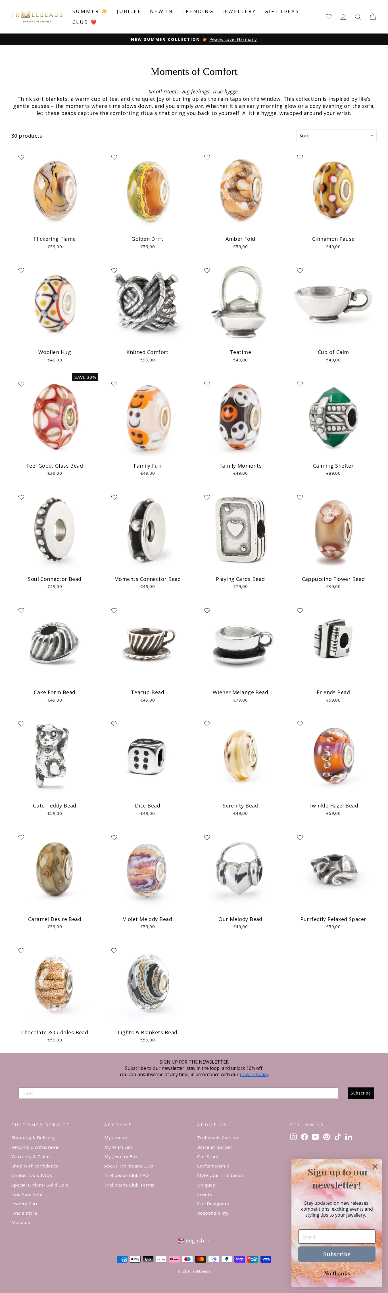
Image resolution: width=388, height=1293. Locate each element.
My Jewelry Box (120, 1156)
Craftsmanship (213, 1166)
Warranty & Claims (31, 1156)
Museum (20, 1222)
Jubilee (129, 11)
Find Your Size (26, 1194)
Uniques (206, 1185)
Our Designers (213, 1203)
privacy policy (254, 1074)
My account (116, 1137)
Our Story (207, 1156)
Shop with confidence (35, 1166)
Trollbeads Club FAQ (126, 1175)
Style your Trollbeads (220, 1175)
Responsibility (212, 1213)
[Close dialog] (375, 1166)
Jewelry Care (25, 1203)
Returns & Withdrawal (35, 1147)
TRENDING (198, 11)
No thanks (337, 1273)
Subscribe (361, 1093)
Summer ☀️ (90, 11)
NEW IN (161, 11)
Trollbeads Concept (218, 1137)
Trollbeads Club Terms (129, 1185)
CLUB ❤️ (84, 22)
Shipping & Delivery (33, 1137)
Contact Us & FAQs (31, 1175)
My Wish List (118, 1147)
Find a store (24, 1213)
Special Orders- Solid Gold (39, 1185)
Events (204, 1194)
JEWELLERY (239, 11)
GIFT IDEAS (281, 11)
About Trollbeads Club (128, 1166)
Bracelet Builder (214, 1147)
